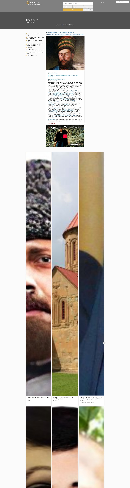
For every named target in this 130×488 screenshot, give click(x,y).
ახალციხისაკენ (68, 109)
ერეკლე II (66, 104)
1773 (52, 92)
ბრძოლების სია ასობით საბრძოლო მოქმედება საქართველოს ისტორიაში (65, 34)
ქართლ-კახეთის (53, 111)
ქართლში (56, 108)
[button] (83, 37)
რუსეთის (57, 92)
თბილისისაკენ (70, 110)
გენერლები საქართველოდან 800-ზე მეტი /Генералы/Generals (35, 38)
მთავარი (58, 25)
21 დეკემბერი (70, 90)
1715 (76, 90)
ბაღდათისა (68, 115)
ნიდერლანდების (64, 93)
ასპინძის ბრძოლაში (58, 112)
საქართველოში (52, 119)
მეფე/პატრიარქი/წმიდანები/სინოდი (33, 34)
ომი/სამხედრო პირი (32, 55)
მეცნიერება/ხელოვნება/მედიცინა (35, 49)
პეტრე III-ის (64, 98)
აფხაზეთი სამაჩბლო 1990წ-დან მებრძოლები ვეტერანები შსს (34, 45)
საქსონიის (56, 93)
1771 (52, 122)
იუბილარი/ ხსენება (68, 25)
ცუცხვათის (61, 115)
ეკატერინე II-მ (67, 99)
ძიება (73, 9)
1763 (60, 99)
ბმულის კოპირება (53, 73)
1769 (53, 104)
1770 (66, 108)
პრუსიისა (71, 93)
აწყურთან (54, 110)
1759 (68, 95)
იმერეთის (50, 103)
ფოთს (52, 117)
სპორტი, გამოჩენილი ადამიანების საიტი (35, 52)
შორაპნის (56, 115)
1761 (72, 95)
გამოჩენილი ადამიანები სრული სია (56, 79)
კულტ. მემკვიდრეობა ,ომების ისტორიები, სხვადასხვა (34, 41)
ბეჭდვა (55, 80)
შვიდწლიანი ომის (57, 94)
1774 (57, 101)
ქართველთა (67, 112)
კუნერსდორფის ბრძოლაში (60, 95)
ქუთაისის (75, 115)
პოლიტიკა (30, 47)
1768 (55, 101)
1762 (62, 97)
